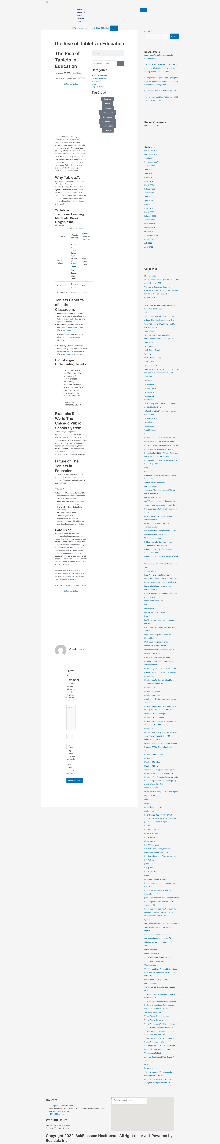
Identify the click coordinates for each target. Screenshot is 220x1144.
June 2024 (148, 173)
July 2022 (148, 243)
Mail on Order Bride (152, 653)
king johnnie (149, 608)
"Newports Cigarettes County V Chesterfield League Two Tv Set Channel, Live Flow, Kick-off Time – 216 (161, 290)
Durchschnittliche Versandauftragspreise (161, 531)
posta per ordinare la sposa (155, 879)
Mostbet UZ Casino (152, 762)
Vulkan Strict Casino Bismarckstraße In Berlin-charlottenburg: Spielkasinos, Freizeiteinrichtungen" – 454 (160, 1005)
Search (147, 32)
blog (146, 468)
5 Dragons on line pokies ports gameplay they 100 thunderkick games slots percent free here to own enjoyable (161, 81)
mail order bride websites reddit (157, 657)
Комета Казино (150, 1068)
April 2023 (148, 208)
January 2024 (149, 193)
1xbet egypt (149, 396)
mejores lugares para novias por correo (160, 668)
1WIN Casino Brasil (152, 350)
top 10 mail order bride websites (157, 957)
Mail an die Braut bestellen (155, 646)
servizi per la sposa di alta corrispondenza (161, 923)
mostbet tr (148, 758)
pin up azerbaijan (151, 833)
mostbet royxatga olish (153, 754)
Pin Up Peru (149, 860)
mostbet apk (149, 676)
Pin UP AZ (148, 825)
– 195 (146, 272)
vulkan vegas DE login (153, 1012)
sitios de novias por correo (155, 942)
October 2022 (149, 231)
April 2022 (148, 247)
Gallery (80, 18)
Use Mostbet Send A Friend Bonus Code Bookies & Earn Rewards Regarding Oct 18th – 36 (160, 972)
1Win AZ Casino (150, 331)
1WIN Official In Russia (153, 358)
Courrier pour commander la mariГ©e (159, 505)
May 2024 (148, 177)
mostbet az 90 (150, 687)
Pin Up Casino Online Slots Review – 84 (160, 856)
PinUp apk (148, 868)
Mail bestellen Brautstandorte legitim (159, 650)
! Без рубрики (150, 276)
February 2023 (150, 216)
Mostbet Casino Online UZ (155, 717)
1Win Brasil (148, 342)
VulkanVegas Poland (152, 1053)
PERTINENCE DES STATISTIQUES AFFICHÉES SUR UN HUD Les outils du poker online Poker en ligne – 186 (160, 818)
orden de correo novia (153, 807)
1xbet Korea (149, 422)
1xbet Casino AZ (150, 388)
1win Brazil (148, 346)
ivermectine (149, 604)
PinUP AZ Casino (151, 871)
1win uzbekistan (150, 365)
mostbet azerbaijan (152, 695)
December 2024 (151, 150)
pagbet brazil (149, 811)
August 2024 (149, 166)
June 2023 (148, 200)
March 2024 (149, 185)
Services (80, 15)
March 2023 (149, 212)
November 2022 (150, 227)
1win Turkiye (149, 362)
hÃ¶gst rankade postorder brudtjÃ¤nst (160, 582)
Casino (147, 471)
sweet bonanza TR (151, 953)
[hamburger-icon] (143, 10)
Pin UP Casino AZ (151, 845)
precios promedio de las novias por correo (161, 898)
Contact (81, 21)
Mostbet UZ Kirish (151, 766)
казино (147, 1064)
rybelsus (147, 920)
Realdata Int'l (57, 1140)
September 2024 (151, 162)
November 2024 (151, 154)
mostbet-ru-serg (151, 788)
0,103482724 (149, 298)
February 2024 (150, 189)
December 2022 (150, 224)
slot (145, 946)
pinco (146, 864)
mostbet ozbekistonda (153, 740)
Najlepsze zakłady (151, 795)
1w (145, 313)
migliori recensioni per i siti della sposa (160, 672)
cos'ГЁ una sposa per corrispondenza (159, 501)
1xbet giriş (148, 400)
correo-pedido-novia (152, 497)
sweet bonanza (150, 950)
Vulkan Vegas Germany (153, 1020)
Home (79, 10)
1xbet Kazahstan (151, 418)
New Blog (148, 799)
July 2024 (148, 170)
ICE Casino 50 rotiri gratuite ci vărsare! (160, 91)
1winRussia (148, 377)
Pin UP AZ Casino (151, 829)
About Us (81, 12)
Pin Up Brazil (149, 837)
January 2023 (149, 220)
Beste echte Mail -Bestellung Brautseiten (161, 445)
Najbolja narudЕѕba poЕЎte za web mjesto (161, 792)
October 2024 (150, 158)
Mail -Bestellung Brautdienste (156, 642)
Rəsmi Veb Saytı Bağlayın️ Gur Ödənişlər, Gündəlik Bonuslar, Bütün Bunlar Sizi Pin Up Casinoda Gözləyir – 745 (160, 912)
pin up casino (149, 841)
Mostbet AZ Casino (152, 691)
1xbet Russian (150, 430)
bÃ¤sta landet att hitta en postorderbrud (160, 437)
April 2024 (148, 181)
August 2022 (149, 239)
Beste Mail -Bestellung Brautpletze (158, 449)
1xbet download (150, 392)
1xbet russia (149, 426)
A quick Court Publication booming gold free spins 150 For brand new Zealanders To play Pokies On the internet (160, 68)
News (146, 803)
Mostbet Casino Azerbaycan (155, 714)
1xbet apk (148, 381)
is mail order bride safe (153, 601)
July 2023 (148, 197)
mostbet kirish (150, 729)
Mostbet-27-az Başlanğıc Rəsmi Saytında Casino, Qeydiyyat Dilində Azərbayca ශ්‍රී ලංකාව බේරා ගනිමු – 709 (161, 780)
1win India (148, 354)
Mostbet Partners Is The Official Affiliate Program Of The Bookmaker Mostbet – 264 (160, 747)
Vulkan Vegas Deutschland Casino (158, 1016)
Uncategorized (150, 965)
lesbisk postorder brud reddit (156, 612)
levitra (146, 616)
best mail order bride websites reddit (159, 441)
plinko (146, 875)
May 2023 (148, 204)
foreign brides (150, 571)
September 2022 (151, 235)
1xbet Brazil (149, 384)
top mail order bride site (154, 961)
